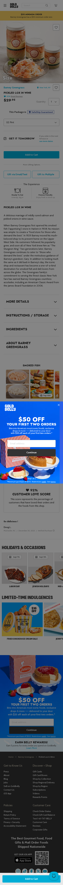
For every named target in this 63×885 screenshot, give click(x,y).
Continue (31, 452)
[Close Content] (58, 405)
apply (44, 482)
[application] (54, 876)
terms (53, 482)
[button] (31, 442)
